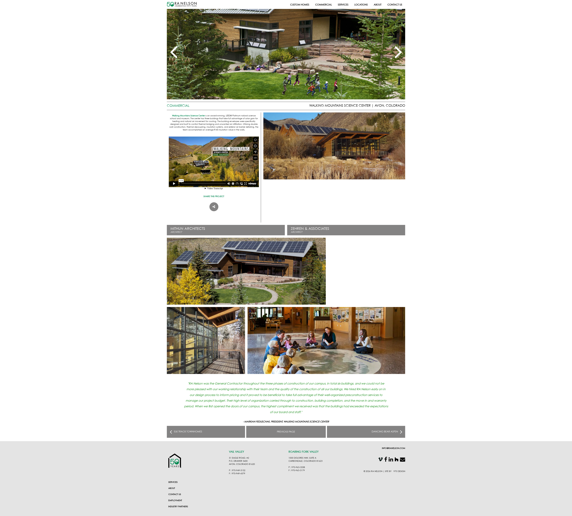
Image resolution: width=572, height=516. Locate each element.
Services (343, 5)
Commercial (323, 5)
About (377, 5)
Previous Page (286, 432)
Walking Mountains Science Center (188, 116)
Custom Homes (299, 5)
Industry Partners (178, 507)
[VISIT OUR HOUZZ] (395, 460)
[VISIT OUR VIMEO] (380, 460)
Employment (175, 500)
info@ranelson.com (393, 448)
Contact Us (394, 5)
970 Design (399, 471)
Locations (361, 5)
